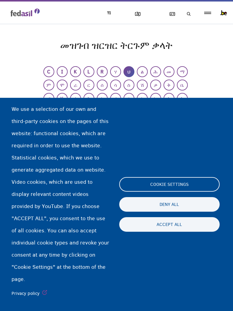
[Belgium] (223, 12)
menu (207, 13)
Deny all (169, 204)
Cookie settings (169, 184)
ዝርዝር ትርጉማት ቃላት (169, 14)
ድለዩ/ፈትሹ (187, 14)
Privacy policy (26, 293)
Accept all (169, 224)
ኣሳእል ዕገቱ (135, 14)
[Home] (25, 12)
